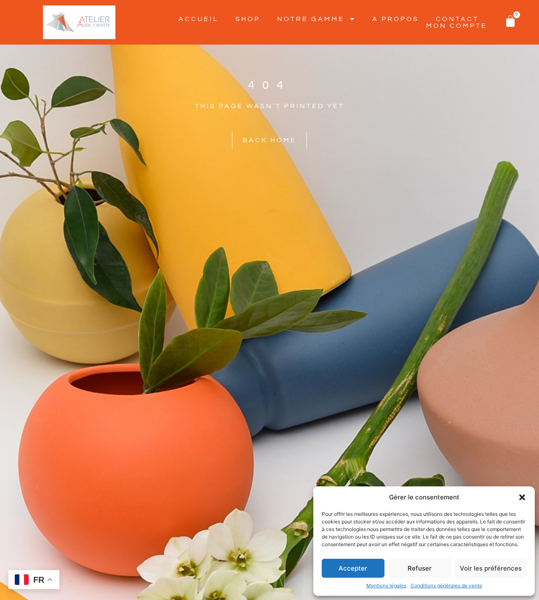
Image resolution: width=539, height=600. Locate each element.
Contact (457, 19)
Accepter (353, 568)
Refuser (420, 568)
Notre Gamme (310, 19)
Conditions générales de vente (446, 585)
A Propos (395, 19)
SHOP (247, 19)
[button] (522, 497)
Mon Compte (456, 25)
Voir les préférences (491, 568)
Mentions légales (386, 585)
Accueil (199, 19)
